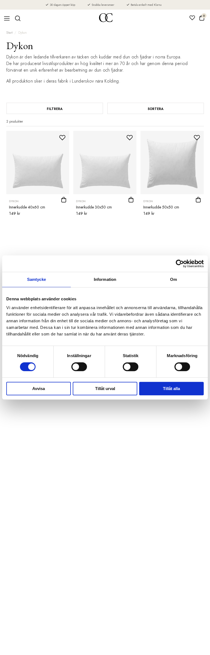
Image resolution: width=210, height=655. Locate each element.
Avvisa (38, 388)
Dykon (22, 32)
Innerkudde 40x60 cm (27, 207)
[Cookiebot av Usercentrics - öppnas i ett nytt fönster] (180, 263)
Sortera (156, 108)
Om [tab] (173, 279)
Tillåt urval (105, 388)
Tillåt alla (171, 388)
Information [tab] (105, 279)
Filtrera (55, 108)
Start (9, 32)
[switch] (79, 366)
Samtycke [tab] (36, 279)
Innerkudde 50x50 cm (161, 207)
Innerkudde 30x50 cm (94, 207)
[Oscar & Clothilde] (106, 18)
